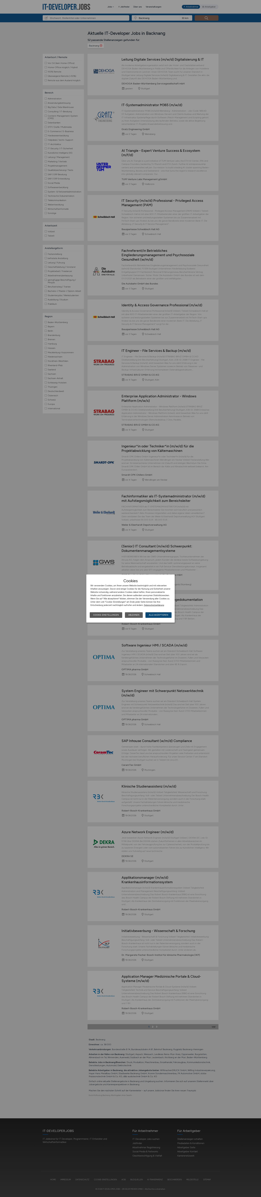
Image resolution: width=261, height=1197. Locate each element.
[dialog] (130, 598)
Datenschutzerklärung (154, 605)
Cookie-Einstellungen (106, 615)
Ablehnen (133, 615)
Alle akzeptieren (158, 615)
